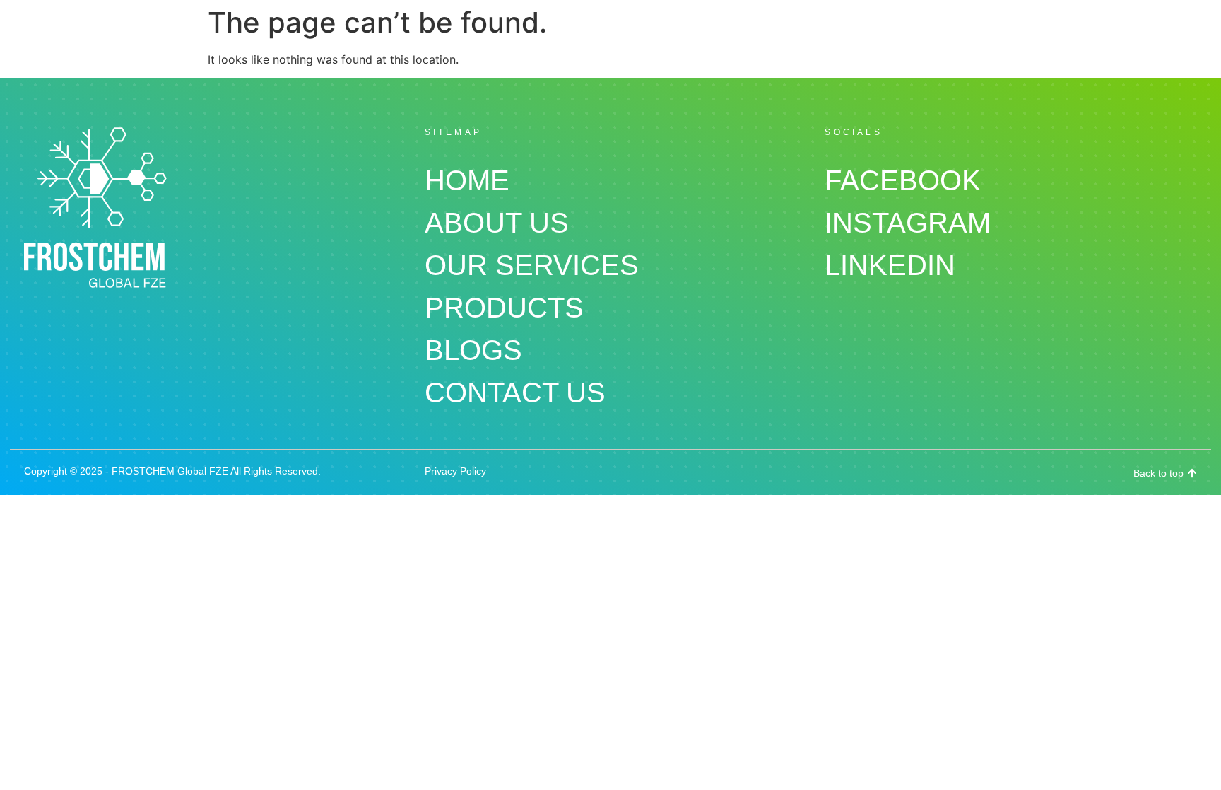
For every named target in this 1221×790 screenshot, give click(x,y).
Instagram (908, 223)
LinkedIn (890, 265)
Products (504, 308)
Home (467, 180)
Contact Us (515, 392)
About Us (497, 223)
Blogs (473, 350)
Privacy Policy (455, 471)
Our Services (532, 265)
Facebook (903, 180)
